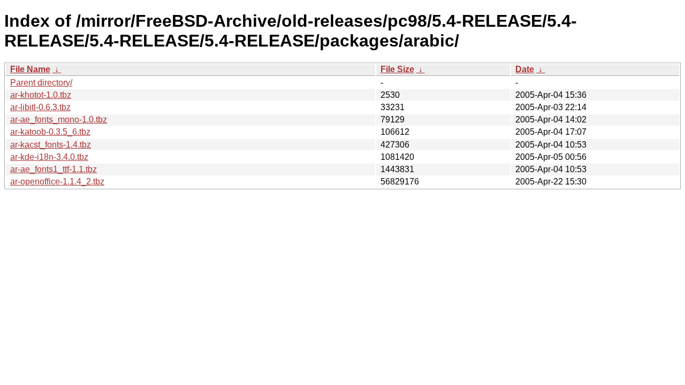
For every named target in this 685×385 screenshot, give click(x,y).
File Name (30, 69)
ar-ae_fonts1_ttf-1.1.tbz (53, 169)
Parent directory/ (41, 82)
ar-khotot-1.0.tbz (40, 94)
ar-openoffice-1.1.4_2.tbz (57, 181)
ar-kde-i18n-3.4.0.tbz (49, 156)
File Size (397, 69)
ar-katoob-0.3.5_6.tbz (50, 131)
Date (524, 69)
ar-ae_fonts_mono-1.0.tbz (58, 119)
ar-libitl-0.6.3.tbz (40, 107)
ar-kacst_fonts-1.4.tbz (50, 144)
